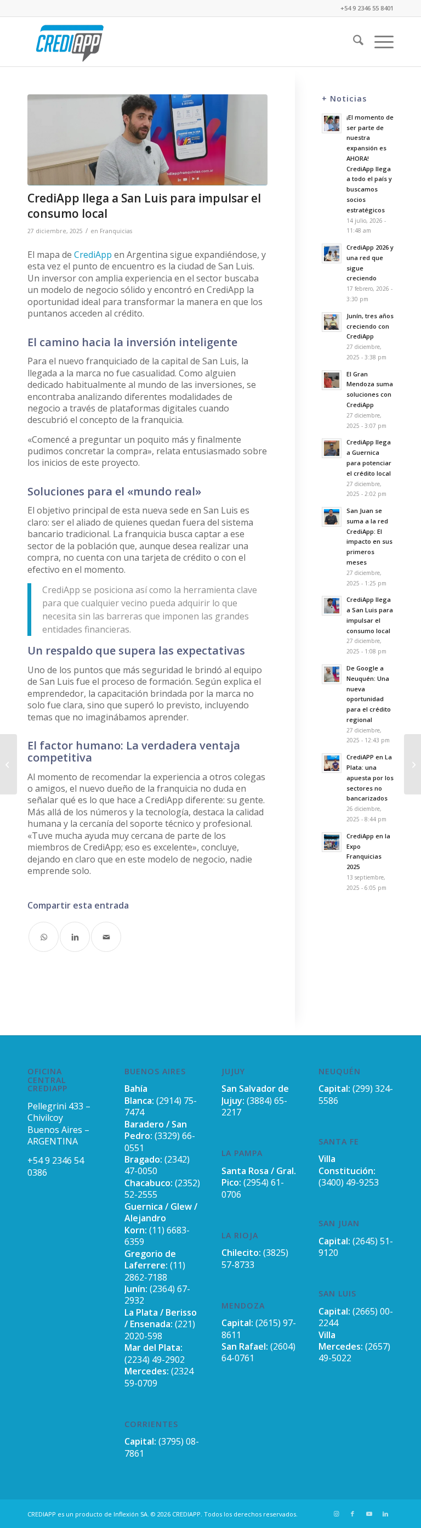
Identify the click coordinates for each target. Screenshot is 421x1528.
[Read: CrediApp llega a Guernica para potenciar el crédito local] (332, 448)
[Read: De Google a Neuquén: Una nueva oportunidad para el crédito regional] (332, 674)
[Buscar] (352, 41)
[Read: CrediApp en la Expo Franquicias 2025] (332, 842)
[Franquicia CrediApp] (69, 41)
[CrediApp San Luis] (147, 139)
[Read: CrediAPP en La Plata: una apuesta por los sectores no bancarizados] (332, 763)
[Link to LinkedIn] (385, 1514)
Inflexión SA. (131, 1514)
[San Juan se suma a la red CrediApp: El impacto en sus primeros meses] (412, 764)
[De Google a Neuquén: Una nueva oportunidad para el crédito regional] (8, 764)
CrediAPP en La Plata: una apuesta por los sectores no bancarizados (370, 777)
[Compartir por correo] (106, 937)
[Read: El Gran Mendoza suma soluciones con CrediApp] (332, 380)
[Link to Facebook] (352, 1514)
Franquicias (116, 231)
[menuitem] (352, 41)
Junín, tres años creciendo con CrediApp (370, 326)
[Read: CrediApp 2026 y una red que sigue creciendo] (332, 253)
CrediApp (93, 255)
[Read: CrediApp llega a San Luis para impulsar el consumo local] (332, 606)
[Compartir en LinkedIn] (75, 937)
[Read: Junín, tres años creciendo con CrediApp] (332, 322)
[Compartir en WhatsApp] (44, 937)
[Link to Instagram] (336, 1514)
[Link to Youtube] (369, 1514)
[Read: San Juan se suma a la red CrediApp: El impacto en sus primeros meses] (332, 517)
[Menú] (378, 41)
